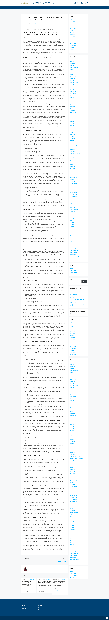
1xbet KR (72, 89)
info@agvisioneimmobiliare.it (40, 3)
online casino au (73, 198)
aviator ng (72, 121)
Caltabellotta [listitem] (24, 608)
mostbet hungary (73, 183)
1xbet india (72, 86)
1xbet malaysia (73, 91)
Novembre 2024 (73, 28)
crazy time (72, 162)
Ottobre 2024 (72, 30)
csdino (71, 164)
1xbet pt (71, 95)
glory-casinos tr (73, 170)
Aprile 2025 (72, 21)
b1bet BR (72, 123)
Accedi (71, 268)
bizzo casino (72, 134)
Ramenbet (72, 224)
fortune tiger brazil (73, 166)
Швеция (72, 259)
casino (71, 144)
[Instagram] (87, 617)
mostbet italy (72, 185)
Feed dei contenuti (73, 270)
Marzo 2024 (72, 40)
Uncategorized (28, 11)
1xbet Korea (72, 87)
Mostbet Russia (73, 188)
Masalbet (72, 179)
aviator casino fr (73, 114)
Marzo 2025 (72, 23)
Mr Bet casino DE (73, 192)
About (29, 7)
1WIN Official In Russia (74, 72)
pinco (71, 213)
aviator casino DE (73, 112)
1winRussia (72, 78)
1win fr (71, 69)
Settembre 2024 (73, 32)
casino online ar (73, 149)
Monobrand (72, 181)
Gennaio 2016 (73, 51)
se (70, 231)
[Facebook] (85, 617)
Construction (72, 160)
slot (71, 233)
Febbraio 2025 (73, 25)
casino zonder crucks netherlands (76, 155)
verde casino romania (74, 252)
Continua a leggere (25, 588)
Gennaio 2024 (73, 43)
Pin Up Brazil (72, 207)
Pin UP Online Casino (74, 209)
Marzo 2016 (72, 49)
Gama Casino (72, 168)
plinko (71, 215)
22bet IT (71, 104)
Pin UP (71, 205)
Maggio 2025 (73, 19)
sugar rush (72, 241)
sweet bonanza (73, 243)
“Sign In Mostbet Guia (26, 581)
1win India (72, 71)
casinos (71, 158)
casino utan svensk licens (75, 153)
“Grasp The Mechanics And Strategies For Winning (78, 305)
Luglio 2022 (72, 47)
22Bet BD (72, 102)
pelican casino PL (73, 203)
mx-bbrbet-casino (73, 196)
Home (23, 11)
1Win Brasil (72, 63)
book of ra (72, 136)
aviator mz (72, 119)
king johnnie (72, 175)
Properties (24, 7)
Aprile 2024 (72, 38)
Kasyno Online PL (73, 173)
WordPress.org (73, 274)
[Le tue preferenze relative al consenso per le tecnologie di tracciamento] (107, 618)
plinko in (72, 216)
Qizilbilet (72, 222)
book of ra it (72, 138)
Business (72, 140)
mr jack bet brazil (73, 194)
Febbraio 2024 (73, 41)
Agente (33, 7)
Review (71, 228)
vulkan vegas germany (74, 256)
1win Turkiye (72, 74)
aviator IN (72, 115)
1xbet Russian (73, 99)
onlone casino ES (73, 200)
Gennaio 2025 (73, 26)
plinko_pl (72, 220)
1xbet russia (72, 97)
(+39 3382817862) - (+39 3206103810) (42, 2)
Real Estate (72, 226)
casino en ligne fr (73, 145)
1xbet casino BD (73, 80)
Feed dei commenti (74, 272)
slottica (71, 239)
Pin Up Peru (72, 211)
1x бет (43, 72)
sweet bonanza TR (73, 244)
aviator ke (72, 117)
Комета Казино (73, 258)
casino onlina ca (73, 147)
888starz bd (72, 106)
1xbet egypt (72, 84)
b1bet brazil (72, 125)
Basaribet (72, 129)
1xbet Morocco (73, 93)
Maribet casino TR (73, 177)
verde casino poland (74, 250)
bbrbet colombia (73, 130)
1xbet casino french (74, 82)
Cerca (71, 279)
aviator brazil (72, 110)
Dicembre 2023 (73, 45)
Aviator (71, 108)
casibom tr (72, 142)
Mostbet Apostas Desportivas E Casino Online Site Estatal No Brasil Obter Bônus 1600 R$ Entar (78, 301)
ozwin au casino (73, 201)
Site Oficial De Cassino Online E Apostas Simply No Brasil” (78, 293)
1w (70, 59)
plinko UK (72, 218)
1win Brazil (72, 65)
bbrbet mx (72, 132)
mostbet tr (72, 190)
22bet (71, 101)
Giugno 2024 (72, 34)
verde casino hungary (74, 248)
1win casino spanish (74, 67)
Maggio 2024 (73, 36)
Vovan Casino (73, 254)
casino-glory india (73, 157)
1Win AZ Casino (73, 61)
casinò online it (73, 151)
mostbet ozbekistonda (74, 187)
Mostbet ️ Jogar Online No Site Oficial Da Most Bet (78, 297)
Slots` (71, 237)
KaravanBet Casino (73, 172)
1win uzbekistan (73, 76)
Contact (37, 7)
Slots (71, 235)
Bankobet (72, 127)
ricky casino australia (74, 229)
